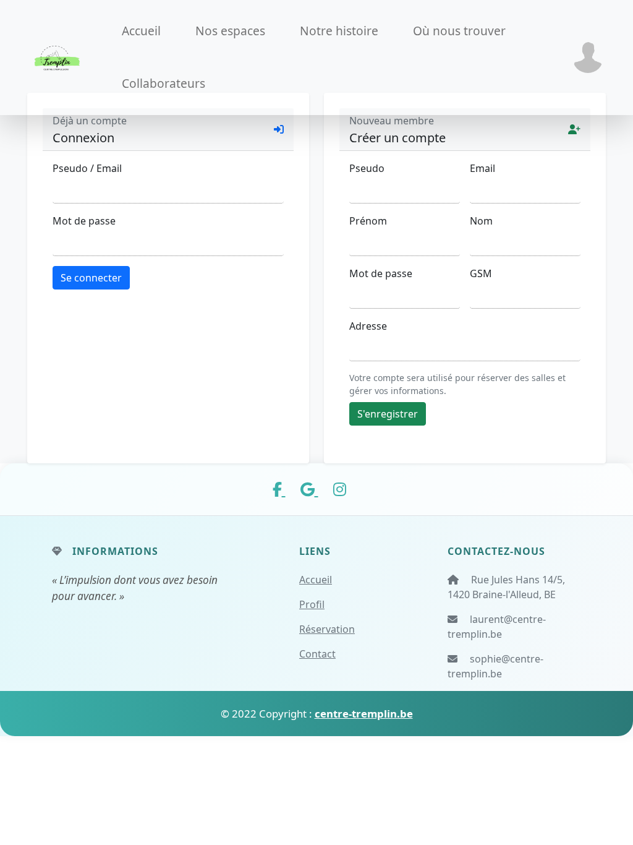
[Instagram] (339, 489)
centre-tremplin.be (364, 713)
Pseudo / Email (87, 168)
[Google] (309, 489)
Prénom (368, 221)
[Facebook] (279, 489)
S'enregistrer (387, 414)
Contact (317, 654)
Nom (481, 221)
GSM (481, 273)
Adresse (368, 326)
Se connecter (91, 278)
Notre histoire (339, 30)
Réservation (327, 629)
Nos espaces (230, 30)
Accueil (141, 30)
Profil (312, 604)
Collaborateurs (163, 83)
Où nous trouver (459, 30)
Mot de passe (84, 221)
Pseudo (366, 168)
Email (482, 168)
